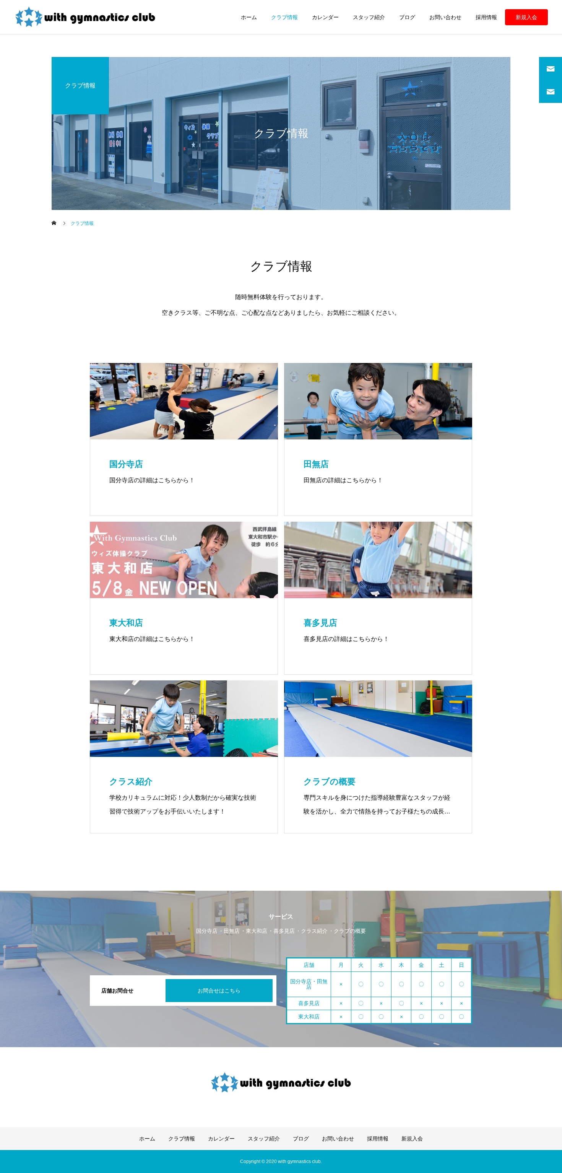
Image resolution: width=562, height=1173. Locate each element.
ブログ (407, 17)
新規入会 (526, 17)
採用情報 (486, 17)
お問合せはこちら (219, 991)
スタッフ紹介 (369, 17)
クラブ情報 (284, 17)
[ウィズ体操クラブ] (85, 17)
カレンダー (325, 17)
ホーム (249, 17)
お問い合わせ (445, 17)
